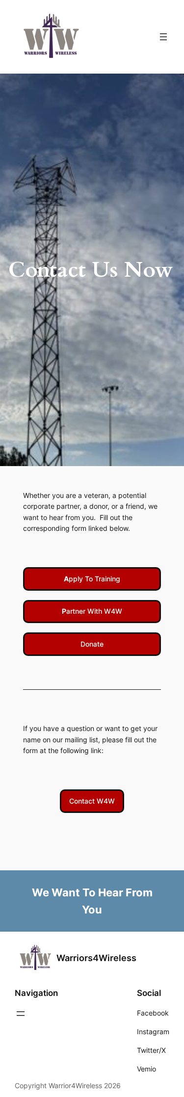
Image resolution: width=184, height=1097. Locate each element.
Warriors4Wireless (96, 958)
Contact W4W (92, 801)
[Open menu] (163, 37)
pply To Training (92, 579)
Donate (92, 644)
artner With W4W (92, 611)
